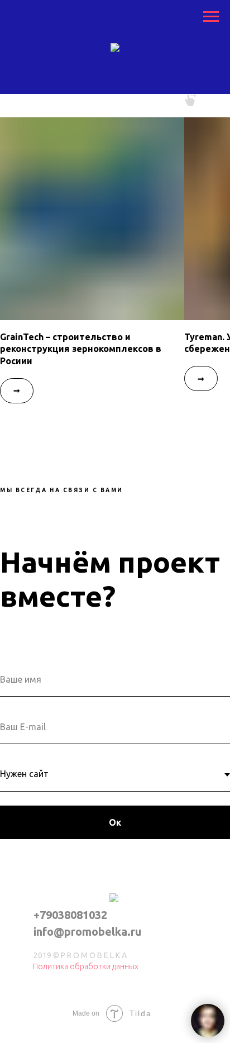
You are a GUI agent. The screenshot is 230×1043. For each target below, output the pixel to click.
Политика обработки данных (85, 966)
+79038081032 (70, 914)
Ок (115, 822)
